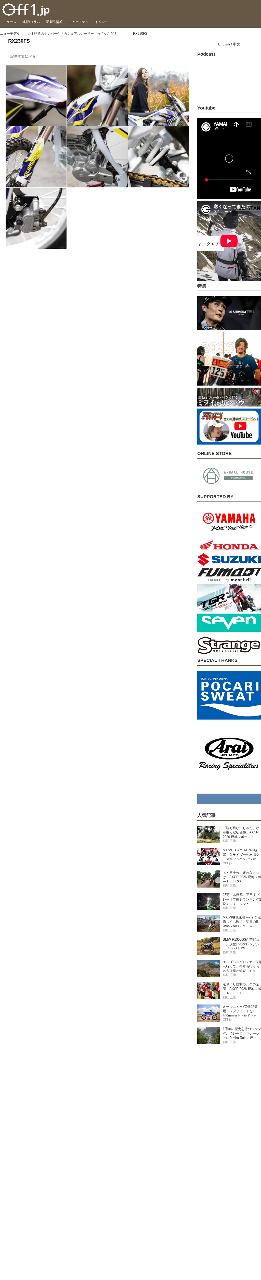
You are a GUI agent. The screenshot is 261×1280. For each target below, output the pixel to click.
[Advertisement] (229, 1128)
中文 (236, 44)
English (224, 44)
